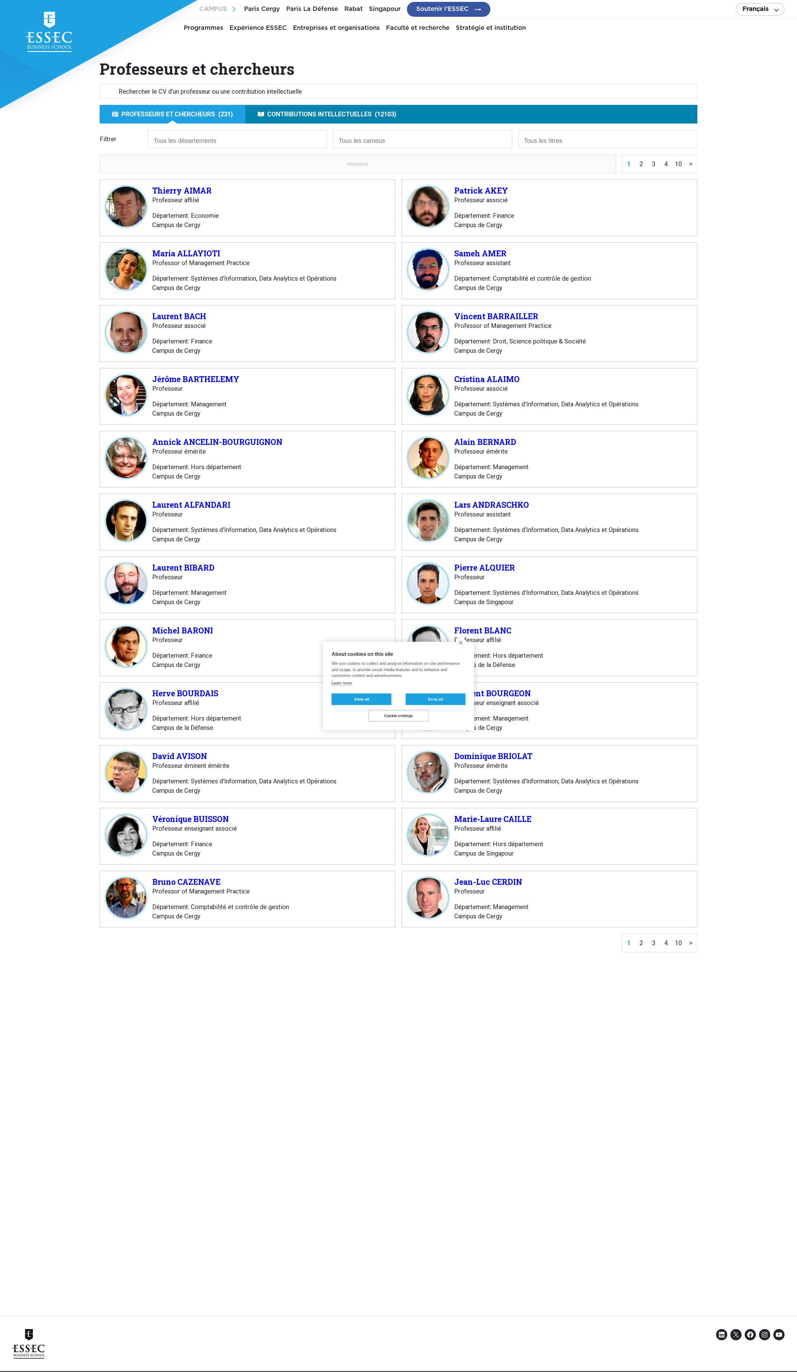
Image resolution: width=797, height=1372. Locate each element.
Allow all (361, 699)
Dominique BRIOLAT (493, 756)
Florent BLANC (482, 630)
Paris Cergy (262, 9)
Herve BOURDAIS (185, 693)
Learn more (342, 683)
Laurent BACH (179, 316)
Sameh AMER (480, 253)
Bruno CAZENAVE (186, 882)
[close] (460, 642)
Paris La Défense (312, 9)
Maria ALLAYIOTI (186, 253)
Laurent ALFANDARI (191, 505)
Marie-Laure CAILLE (492, 819)
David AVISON (179, 756)
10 (678, 164)
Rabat (353, 9)
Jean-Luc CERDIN (488, 882)
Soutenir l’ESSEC (442, 9)
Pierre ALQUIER (484, 567)
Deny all (435, 699)
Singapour (385, 9)
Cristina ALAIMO (487, 379)
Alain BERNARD (485, 442)
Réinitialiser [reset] (357, 164)
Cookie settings (398, 716)
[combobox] (237, 139)
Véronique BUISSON (190, 819)
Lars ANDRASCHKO (491, 505)
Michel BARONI (182, 630)
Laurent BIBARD (183, 567)
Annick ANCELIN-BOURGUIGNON (217, 442)
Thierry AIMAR (182, 190)
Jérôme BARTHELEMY (195, 379)
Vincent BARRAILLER (496, 316)
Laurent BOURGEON (492, 693)
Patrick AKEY (481, 190)
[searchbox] (190, 140)
